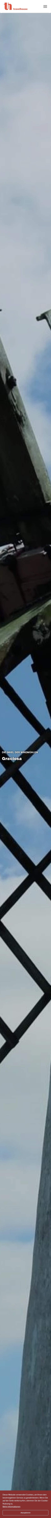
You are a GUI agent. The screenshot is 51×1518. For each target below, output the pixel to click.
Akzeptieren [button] (25, 1513)
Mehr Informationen (11, 1506)
